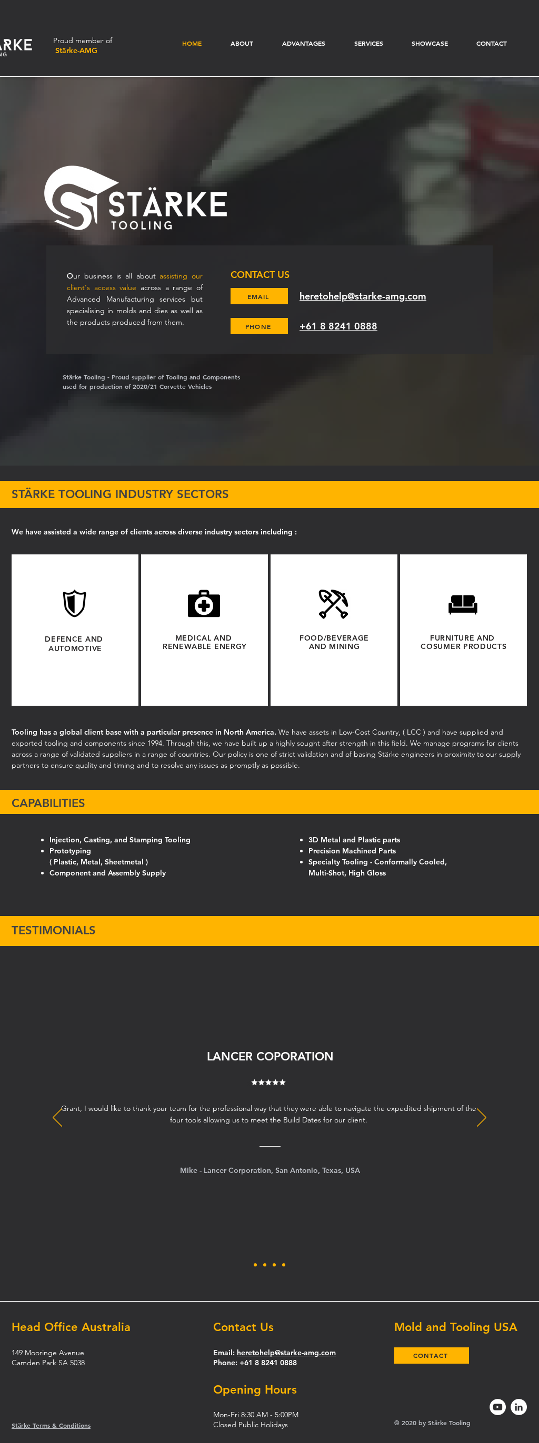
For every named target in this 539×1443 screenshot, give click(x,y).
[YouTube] (498, 1407)
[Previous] (57, 1118)
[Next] (481, 1118)
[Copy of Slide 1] (264, 1264)
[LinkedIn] (519, 1407)
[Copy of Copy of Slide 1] (283, 1264)
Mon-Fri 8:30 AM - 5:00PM (255, 1414)
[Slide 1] (255, 1264)
